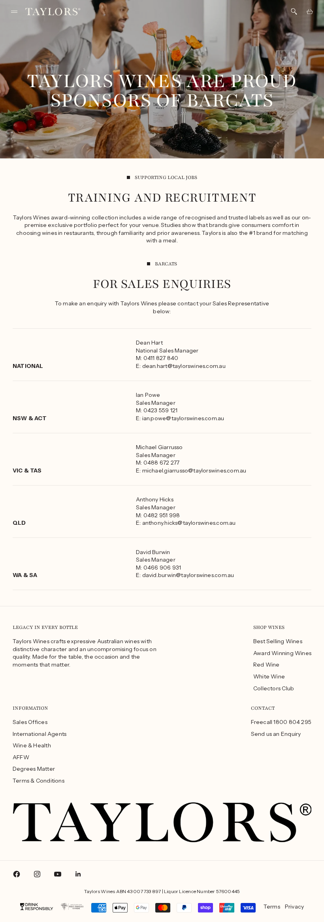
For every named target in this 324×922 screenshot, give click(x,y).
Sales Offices (30, 722)
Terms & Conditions (38, 780)
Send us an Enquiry (276, 733)
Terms (272, 906)
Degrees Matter (34, 768)
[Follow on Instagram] (37, 874)
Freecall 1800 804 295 (281, 722)
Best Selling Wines (277, 641)
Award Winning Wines (282, 653)
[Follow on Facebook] (17, 874)
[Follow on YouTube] (58, 874)
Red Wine (266, 664)
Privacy (294, 906)
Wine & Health (32, 745)
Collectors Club (273, 688)
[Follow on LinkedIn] (78, 874)
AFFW (21, 757)
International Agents (39, 733)
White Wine (269, 676)
